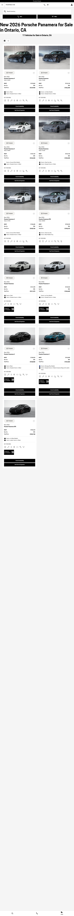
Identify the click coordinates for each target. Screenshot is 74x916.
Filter (55, 17)
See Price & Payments (20, 110)
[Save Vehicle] (33, 73)
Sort (21, 17)
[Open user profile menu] (71, 4)
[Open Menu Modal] (2, 4)
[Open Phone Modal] (44, 4)
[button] (19, 106)
